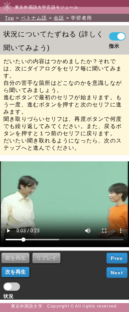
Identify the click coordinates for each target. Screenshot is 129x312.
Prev (117, 258)
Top (9, 18)
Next (117, 272)
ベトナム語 (34, 18)
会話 (59, 18)
